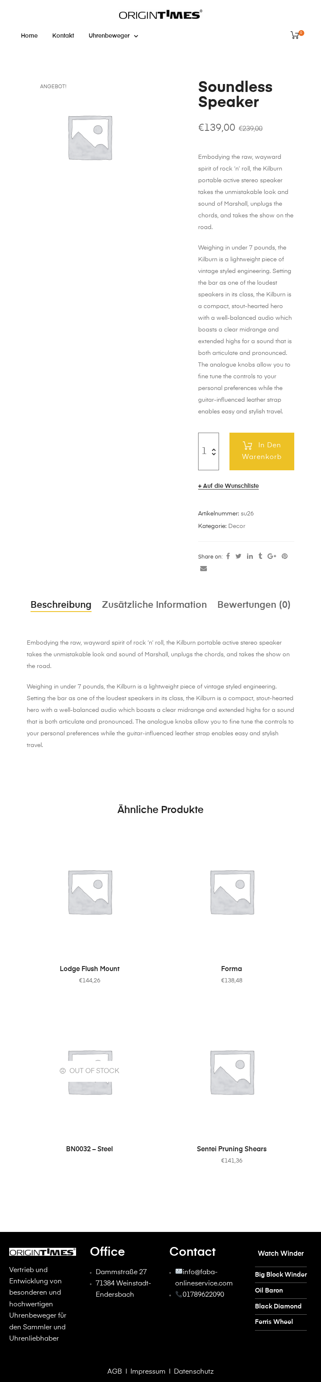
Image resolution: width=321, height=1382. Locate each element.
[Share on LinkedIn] (250, 557)
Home (29, 36)
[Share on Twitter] (238, 557)
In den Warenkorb (262, 451)
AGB (114, 1372)
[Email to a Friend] (203, 569)
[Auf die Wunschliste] (141, 839)
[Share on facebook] (228, 557)
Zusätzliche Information (154, 605)
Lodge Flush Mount (90, 969)
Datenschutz (194, 1372)
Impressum (147, 1372)
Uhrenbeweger (109, 36)
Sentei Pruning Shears (232, 1149)
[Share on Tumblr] (260, 557)
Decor (236, 526)
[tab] (61, 605)
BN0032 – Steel (89, 1149)
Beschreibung (61, 605)
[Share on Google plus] (272, 557)
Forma (231, 969)
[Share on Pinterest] (285, 557)
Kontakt (63, 36)
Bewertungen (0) (254, 605)
